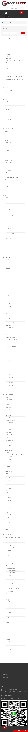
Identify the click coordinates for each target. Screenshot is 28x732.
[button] (6, 16)
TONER (9, 488)
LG (8, 295)
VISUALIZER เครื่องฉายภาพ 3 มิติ (11, 177)
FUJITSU (9, 520)
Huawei (7, 150)
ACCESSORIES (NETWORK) (13, 570)
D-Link (7, 147)
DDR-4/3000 (10, 380)
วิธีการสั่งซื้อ (4, 674)
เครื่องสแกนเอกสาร (10, 512)
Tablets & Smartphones (9, 160)
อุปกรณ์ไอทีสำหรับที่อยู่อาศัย (11, 429)
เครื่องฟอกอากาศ (8, 529)
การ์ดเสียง (8, 268)
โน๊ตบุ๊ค (6, 598)
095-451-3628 (15, 695)
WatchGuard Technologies (11, 45)
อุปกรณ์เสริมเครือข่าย (10, 568)
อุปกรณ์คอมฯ (7, 257)
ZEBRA (9, 462)
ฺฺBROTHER (10, 508)
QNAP (7, 92)
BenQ (7, 104)
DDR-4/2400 (10, 374)
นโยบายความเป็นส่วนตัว (7, 680)
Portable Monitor (11, 303)
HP (8, 225)
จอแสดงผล (8, 277)
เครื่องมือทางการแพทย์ (9, 531)
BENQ (9, 285)
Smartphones (9, 162)
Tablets (7, 168)
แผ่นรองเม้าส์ (9, 443)
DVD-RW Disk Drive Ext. (12, 339)
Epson (7, 106)
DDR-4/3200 (10, 382)
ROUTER (9, 558)
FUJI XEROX (10, 500)
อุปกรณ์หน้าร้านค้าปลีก (9, 452)
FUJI (9, 517)
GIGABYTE (10, 365)
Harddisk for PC (11, 330)
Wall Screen (10, 119)
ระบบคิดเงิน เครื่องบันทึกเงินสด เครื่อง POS (14, 454)
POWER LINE (10, 583)
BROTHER (10, 477)
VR (5, 179)
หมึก (7, 473)
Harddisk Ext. (10, 327)
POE (9, 580)
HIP (7, 539)
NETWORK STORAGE (9, 90)
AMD (9, 261)
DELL (9, 223)
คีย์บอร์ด (8, 401)
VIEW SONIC (10, 309)
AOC (9, 279)
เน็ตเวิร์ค (6, 543)
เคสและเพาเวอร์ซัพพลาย (11, 346)
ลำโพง (7, 412)
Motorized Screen (11, 114)
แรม (7, 372)
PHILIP (9, 301)
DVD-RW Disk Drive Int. (12, 341)
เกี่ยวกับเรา (4, 671)
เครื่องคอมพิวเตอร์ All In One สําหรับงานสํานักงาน (14, 61)
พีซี (5, 195)
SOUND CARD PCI (11, 270)
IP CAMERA (8, 191)
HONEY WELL (10, 456)
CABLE (9, 575)
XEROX (9, 522)
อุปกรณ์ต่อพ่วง (7, 397)
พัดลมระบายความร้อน (12, 422)
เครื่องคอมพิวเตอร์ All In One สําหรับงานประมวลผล (14, 57)
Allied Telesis (8, 142)
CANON (9, 480)
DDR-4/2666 (10, 377)
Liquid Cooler (7, 87)
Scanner (8, 54)
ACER (9, 64)
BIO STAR (10, 363)
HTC (7, 181)
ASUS (9, 164)
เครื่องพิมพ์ (8, 493)
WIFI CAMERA (10, 591)
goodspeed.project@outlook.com (14, 698)
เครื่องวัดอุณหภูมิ (8, 534)
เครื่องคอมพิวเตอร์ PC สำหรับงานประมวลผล (15, 76)
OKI (8, 505)
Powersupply (10, 351)
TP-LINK (8, 153)
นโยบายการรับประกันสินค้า (7, 683)
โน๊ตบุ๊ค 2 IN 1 (9, 622)
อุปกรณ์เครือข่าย (9, 545)
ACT (9, 475)
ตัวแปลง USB (9, 407)
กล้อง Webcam (9, 399)
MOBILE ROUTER (11, 555)
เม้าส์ (7, 437)
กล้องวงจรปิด (7, 189)
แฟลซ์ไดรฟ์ (8, 445)
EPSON (9, 483)
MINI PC (7, 197)
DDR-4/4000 (10, 388)
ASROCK (9, 357)
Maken (9, 459)
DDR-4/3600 (10, 385)
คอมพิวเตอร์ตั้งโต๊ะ (10, 215)
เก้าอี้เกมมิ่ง (8, 432)
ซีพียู (7, 313)
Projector (6, 99)
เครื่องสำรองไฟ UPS (10, 435)
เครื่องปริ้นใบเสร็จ (9, 466)
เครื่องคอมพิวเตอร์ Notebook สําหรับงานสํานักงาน (14, 69)
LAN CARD (10, 550)
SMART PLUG (10, 586)
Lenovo (9, 170)
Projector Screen (9, 112)
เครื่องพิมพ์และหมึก (8, 471)
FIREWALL (7, 43)
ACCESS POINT (11, 547)
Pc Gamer (8, 209)
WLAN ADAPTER (11, 563)
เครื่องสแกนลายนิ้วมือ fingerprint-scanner (13, 537)
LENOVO (9, 204)
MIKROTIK (10, 553)
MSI (8, 231)
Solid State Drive (11, 332)
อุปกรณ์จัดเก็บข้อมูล (10, 325)
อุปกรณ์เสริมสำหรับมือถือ (11, 420)
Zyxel (7, 47)
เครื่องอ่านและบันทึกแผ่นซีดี (11, 337)
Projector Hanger (9, 109)
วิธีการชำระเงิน (5, 677)
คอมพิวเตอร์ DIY (11, 233)
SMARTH (6, 137)
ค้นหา (23, 33)
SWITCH (9, 561)
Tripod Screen (11, 116)
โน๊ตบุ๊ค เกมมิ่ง (9, 639)
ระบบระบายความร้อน (10, 322)
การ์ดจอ (7, 259)
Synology (8, 94)
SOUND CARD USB (11, 273)
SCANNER (7, 131)
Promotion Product (9, 128)
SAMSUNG (10, 306)
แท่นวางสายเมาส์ (9, 440)
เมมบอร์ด (8, 355)
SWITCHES (7, 140)
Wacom (6, 186)
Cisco (7, 145)
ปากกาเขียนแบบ (9, 409)
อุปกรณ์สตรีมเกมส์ (8, 450)
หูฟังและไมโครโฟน (10, 415)
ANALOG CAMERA (11, 572)
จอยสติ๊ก (8, 404)
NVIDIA (9, 264)
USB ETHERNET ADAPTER (13, 588)
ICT (5, 52)
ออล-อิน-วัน (8, 238)
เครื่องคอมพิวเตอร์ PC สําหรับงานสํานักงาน (14, 79)
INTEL (9, 202)
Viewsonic (8, 123)
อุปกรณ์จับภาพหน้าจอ (9, 394)
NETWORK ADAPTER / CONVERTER (15, 578)
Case (9, 348)
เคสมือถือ (10, 425)
